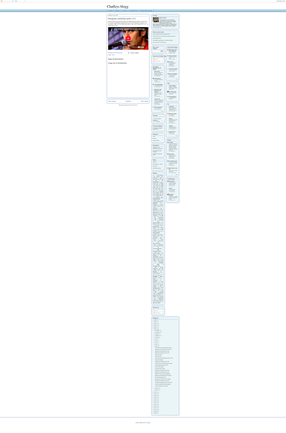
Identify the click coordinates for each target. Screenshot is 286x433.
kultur (162, 246)
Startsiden (128, 101)
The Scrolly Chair (157, 108)
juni (156, 340)
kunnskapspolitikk (157, 251)
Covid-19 (155, 178)
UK (162, 194)
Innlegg (156, 59)
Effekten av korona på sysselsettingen (162, 373)
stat (162, 290)
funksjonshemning (158, 225)
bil (155, 201)
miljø (162, 260)
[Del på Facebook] (136, 53)
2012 (155, 406)
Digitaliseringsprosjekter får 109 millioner (163, 375)
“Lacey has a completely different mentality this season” (173, 197)
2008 (155, 413)
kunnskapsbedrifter (157, 248)
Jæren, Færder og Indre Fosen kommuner (161, 34)
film (162, 216)
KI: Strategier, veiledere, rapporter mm (157, 129)
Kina (157, 187)
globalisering (156, 226)
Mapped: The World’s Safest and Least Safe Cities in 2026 (173, 88)
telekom (154, 295)
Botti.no (170, 118)
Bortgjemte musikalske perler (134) (162, 351)
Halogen (117, 10)
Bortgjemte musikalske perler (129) (162, 380)
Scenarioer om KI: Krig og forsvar (159, 42)
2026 (155, 320)
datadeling (159, 206)
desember (157, 330)
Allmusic (154, 162)
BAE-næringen (160, 175)
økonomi (155, 302)
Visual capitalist (172, 85)
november (157, 332)
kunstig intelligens (157, 253)
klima (162, 239)
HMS (157, 183)
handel (155, 227)
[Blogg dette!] (133, 53)
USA (157, 195)
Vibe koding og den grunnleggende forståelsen (172, 64)
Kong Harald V (171, 114)
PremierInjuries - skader (158, 164)
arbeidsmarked (156, 199)
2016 (155, 399)
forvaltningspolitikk (157, 222)
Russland (161, 190)
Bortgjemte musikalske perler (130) (162, 372)
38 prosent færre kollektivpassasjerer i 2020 (164, 358)
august (156, 337)
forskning (161, 220)
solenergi (155, 284)
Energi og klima (156, 140)
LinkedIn (125, 10)
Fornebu (155, 182)
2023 (155, 325)
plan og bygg (156, 274)
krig (157, 246)
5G (154, 175)
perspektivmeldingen (157, 273)
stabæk (155, 290)
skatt (162, 282)
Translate (158, 121)
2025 (155, 321)
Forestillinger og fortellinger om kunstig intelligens (163, 40)
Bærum (158, 176)
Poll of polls (171, 154)
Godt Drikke (171, 106)
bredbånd (155, 203)
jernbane (155, 239)
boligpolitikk (156, 202)
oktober (156, 333)
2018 (155, 395)
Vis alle (162, 111)
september (157, 335)
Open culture (157, 71)
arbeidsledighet (157, 197)
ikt (162, 229)
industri (159, 231)
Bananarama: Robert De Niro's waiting (163, 379)
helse (162, 227)
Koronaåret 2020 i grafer (160, 368)
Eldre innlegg (144, 101)
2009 (155, 411)
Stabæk (170, 188)
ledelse (155, 255)
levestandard (156, 256)
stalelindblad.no (157, 78)
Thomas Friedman (173, 55)
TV (162, 192)
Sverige (157, 192)
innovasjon (156, 232)
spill (154, 289)
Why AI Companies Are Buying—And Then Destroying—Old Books (158, 73)
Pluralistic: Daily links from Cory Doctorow (157, 90)
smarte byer (158, 283)
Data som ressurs (158, 354)
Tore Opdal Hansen (173, 161)
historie (158, 229)
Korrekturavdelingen (157, 168)
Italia (162, 184)
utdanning (161, 299)
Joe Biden (157, 186)
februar (156, 388)
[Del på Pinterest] (138, 53)
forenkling (161, 218)
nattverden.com (172, 131)
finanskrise (160, 217)
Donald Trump (156, 179)
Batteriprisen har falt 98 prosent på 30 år (163, 349)
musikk (113, 54)
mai (156, 342)
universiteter (160, 297)
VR (162, 195)
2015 (155, 400)
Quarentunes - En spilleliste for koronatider (158, 148)
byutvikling (155, 205)
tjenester (161, 296)
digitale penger (159, 211)
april (156, 344)
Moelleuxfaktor (171, 132)
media (155, 260)
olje (162, 268)
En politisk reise (133, 10)
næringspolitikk (156, 265)
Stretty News (171, 181)
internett (155, 238)
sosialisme (155, 287)
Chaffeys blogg (117, 6)
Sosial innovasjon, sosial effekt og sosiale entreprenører (164, 36)
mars (156, 346)
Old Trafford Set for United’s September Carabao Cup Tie (172, 183)
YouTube (158, 196)
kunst (159, 252)
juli (156, 339)
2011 (155, 407)
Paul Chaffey (163, 17)
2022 (155, 327)
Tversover (171, 61)
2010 (155, 409)
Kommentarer (157, 61)
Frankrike (161, 182)
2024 (155, 323)
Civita (154, 136)
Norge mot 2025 (158, 356)
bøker (162, 205)
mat (160, 258)
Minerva (154, 138)
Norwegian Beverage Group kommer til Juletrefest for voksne (173, 108)
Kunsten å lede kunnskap (146, 10)
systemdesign (158, 294)
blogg (160, 201)
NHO (156, 189)
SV (156, 191)
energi (161, 214)
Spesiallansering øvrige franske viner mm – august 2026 (173, 120)
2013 (155, 404)
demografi (156, 208)
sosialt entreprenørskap (158, 288)
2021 (155, 328)
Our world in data (172, 91)
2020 (155, 392)
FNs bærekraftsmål (158, 181)
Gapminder (155, 166)
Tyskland (157, 194)
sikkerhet (155, 282)
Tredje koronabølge (159, 359)
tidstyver (155, 296)
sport (159, 289)
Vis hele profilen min (157, 27)
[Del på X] (134, 53)
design (162, 210)
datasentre (156, 207)
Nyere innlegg (112, 101)
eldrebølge (155, 214)
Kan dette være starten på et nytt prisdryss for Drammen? (173, 163)
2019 (155, 393)
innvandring (156, 237)
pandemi (155, 271)
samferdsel (156, 281)
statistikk (161, 291)
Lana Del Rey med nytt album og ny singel (163, 363)
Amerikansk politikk (173, 68)
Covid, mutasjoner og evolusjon (161, 386)
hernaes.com (157, 98)
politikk (155, 276)
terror (160, 295)
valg (157, 300)
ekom (154, 213)
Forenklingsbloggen (158, 84)
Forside (110, 10)
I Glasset (171, 125)
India (157, 184)
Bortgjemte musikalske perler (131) (162, 370)
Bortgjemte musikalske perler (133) (162, 352)
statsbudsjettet (160, 293)
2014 (155, 402)
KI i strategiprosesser (157, 38)
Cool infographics (172, 96)
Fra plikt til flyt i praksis (158, 85)
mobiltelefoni (160, 261)
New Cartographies (158, 107)
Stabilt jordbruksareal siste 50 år (161, 365)
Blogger (148, 422)
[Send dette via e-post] (131, 53)
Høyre (162, 183)
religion (155, 278)
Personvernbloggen (173, 73)
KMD (162, 186)
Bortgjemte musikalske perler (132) (162, 361)
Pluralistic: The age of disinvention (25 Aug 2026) (158, 94)
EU (162, 179)
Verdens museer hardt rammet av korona (163, 347)
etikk (158, 216)
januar (156, 389)
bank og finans (160, 200)
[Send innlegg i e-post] (128, 52)
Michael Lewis (160, 188)
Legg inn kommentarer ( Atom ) (131, 105)
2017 (155, 397)
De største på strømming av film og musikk (163, 382)
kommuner (160, 240)
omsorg (159, 269)
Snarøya (161, 191)
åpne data (160, 301)
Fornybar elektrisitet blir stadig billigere (163, 384)
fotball (154, 223)
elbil (160, 213)
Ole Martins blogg (172, 113)
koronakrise (160, 244)
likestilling (155, 257)
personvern (156, 272)
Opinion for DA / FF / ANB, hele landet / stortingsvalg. (172, 156)
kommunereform (157, 243)
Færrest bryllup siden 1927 (160, 377)
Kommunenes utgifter (159, 366)
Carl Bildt (171, 142)
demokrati (155, 210)
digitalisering (156, 212)
